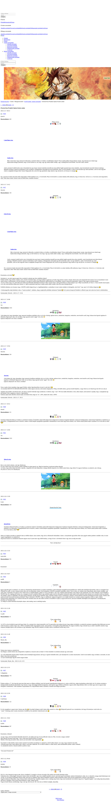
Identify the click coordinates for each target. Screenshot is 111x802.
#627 (4, 670)
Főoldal (3, 22)
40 (4, 105)
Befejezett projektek (25, 28)
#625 (4, 611)
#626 (4, 637)
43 (8, 105)
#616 (4, 113)
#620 (4, 406)
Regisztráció (8, 22)
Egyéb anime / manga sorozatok (32, 101)
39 (3, 105)
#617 (4, 187)
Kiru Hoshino (60, 800)
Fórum (12, 22)
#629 (4, 721)
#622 (4, 499)
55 (13, 105)
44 (9, 105)
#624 (4, 576)
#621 (4, 432)
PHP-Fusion (59, 798)
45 (10, 105)
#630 (4, 761)
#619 (4, 349)
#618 (4, 302)
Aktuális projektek (5, 28)
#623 (4, 553)
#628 (4, 696)
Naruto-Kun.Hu (5, 101)
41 (5, 105)
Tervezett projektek (15, 28)
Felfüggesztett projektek (36, 28)
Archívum (45, 28)
